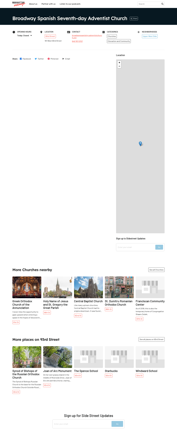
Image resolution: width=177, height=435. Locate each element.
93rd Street (50, 36)
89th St (109, 309)
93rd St (16, 392)
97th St (139, 319)
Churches (112, 36)
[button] (140, 143)
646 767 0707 (77, 41)
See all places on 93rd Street (152, 339)
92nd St (78, 315)
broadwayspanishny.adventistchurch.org (87, 36)
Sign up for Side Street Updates (88, 415)
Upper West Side (150, 36)
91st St (16, 322)
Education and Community (119, 41)
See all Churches (156, 270)
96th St (47, 312)
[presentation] (150, 4)
